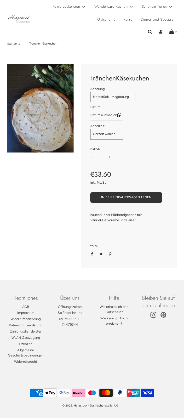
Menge (95, 148)
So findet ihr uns (70, 313)
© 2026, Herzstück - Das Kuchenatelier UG (90, 405)
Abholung (97, 89)
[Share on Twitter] (101, 253)
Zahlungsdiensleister (25, 331)
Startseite (13, 43)
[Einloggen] (160, 32)
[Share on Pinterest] (110, 253)
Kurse (128, 19)
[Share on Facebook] (93, 253)
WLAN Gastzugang (26, 338)
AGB (25, 307)
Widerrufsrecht (25, 362)
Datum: (95, 107)
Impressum (25, 313)
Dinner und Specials (157, 19)
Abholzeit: (97, 126)
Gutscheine (106, 19)
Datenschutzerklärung (25, 325)
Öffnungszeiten (70, 307)
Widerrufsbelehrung (26, 319)
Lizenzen (25, 344)
